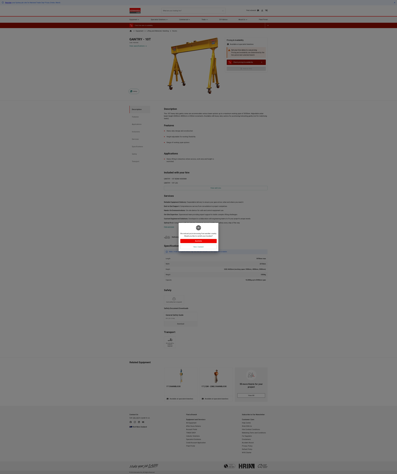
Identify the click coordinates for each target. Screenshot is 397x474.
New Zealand (198, 247)
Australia (198, 241)
